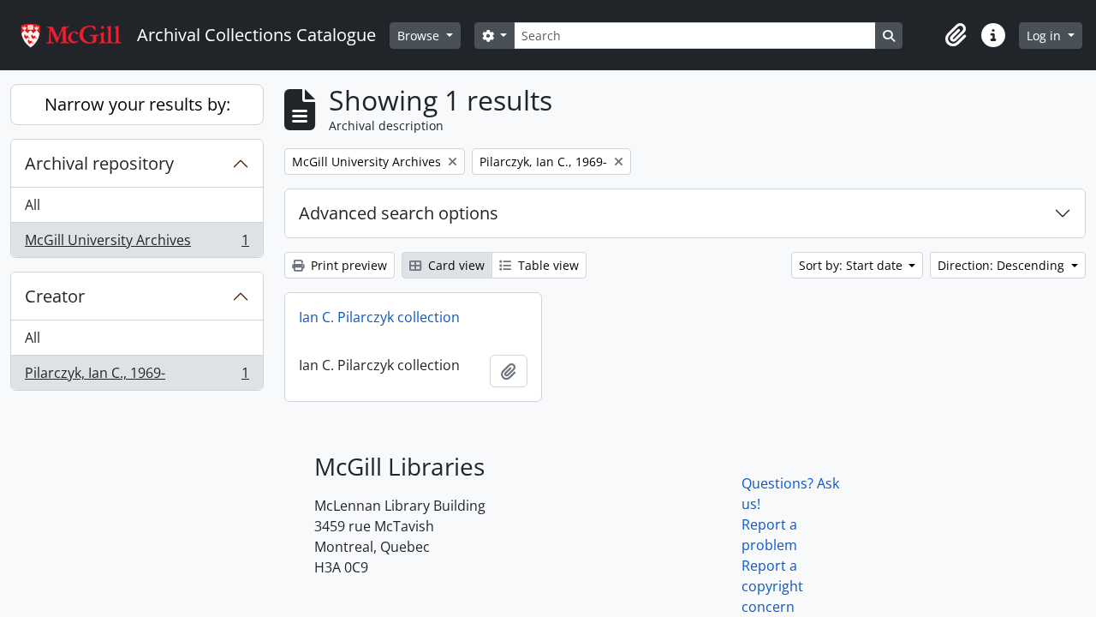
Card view (455, 265)
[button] (955, 35)
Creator (55, 296)
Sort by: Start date (852, 265)
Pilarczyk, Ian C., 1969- (136, 376)
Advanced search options (398, 213)
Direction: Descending (1003, 265)
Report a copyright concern (772, 586)
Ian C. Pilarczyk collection (379, 317)
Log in (1045, 35)
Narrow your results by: (137, 104)
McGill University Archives (136, 244)
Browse (420, 35)
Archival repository (99, 163)
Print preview (347, 265)
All (32, 204)
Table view (547, 265)
